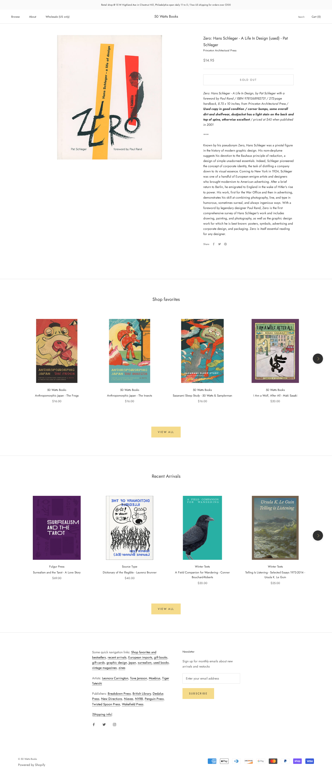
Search (301, 17)
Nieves (128, 698)
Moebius (154, 678)
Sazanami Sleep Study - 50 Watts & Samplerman (202, 395)
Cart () (316, 17)
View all (166, 432)
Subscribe (198, 693)
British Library (142, 693)
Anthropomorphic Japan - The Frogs (57, 395)
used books (161, 662)
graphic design (117, 662)
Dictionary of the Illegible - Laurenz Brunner (130, 572)
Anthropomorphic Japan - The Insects (129, 395)
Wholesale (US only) (58, 17)
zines (122, 667)
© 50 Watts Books (27, 759)
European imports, (140, 657)
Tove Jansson (138, 678)
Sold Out (248, 80)
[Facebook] (213, 244)
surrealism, (145, 662)
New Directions (111, 698)
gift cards (98, 662)
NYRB (139, 698)
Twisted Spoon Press (106, 704)
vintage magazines (104, 667)
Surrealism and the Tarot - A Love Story (57, 572)
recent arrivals (117, 657)
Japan (132, 662)
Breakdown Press (119, 693)
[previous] (14, 359)
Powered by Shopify (31, 765)
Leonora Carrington (115, 678)
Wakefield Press (132, 704)
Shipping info (102, 714)
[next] (318, 359)
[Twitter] (219, 244)
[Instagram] (114, 724)
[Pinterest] (225, 244)
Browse (15, 17)
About (32, 17)
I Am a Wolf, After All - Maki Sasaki (275, 395)
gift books (160, 657)
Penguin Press (154, 698)
